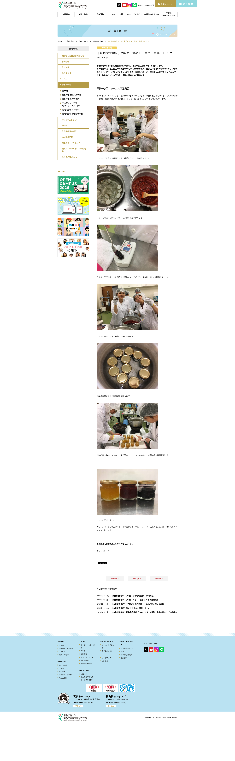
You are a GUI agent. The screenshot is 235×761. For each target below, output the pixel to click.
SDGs (64, 125)
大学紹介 (62, 645)
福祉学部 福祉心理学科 (71, 94)
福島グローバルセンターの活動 (74, 150)
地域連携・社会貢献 (66, 648)
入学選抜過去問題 (69, 131)
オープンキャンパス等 (88, 646)
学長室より (66, 73)
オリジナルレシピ (69, 119)
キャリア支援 (84, 670)
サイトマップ (106, 658)
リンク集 (105, 661)
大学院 (65, 90)
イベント (65, 78)
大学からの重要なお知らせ (73, 55)
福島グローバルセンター (72, 142)
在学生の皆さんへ (151, 14)
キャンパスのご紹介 (108, 646)
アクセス (78, 706)
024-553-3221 (81, 702)
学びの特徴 (63, 665)
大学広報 (62, 652)
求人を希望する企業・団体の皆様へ (87, 678)
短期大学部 (63, 678)
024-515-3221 (114, 702)
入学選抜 (82, 641)
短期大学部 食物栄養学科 (72, 113)
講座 (122, 652)
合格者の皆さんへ (69, 157)
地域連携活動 (67, 137)
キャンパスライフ (106, 641)
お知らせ (65, 61)
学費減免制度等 (86, 664)
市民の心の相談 (126, 655)
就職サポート (85, 674)
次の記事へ (159, 579)
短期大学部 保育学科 (70, 109)
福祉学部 (62, 672)
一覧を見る (137, 579)
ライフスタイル (107, 651)
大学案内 (61, 641)
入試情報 (65, 67)
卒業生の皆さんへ (127, 648)
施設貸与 (124, 658)
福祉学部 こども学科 (70, 99)
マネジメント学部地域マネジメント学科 (71, 104)
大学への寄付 (64, 655)
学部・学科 (66, 84)
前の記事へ (115, 579)
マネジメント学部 (65, 675)
